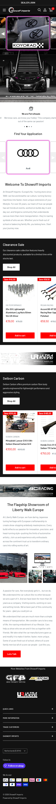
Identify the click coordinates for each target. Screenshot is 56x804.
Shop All (11, 267)
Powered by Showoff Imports (14, 798)
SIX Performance (14, 305)
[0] (51, 10)
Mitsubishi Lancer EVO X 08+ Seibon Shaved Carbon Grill (19, 442)
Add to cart (20, 335)
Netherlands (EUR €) (12, 751)
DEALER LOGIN (28, 2)
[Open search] (39, 10)
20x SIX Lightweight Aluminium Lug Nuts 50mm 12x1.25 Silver (18, 312)
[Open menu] (4, 10)
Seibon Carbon (13, 437)
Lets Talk (11, 654)
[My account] (45, 10)
